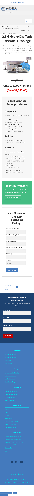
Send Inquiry (12, 270)
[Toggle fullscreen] (10, 493)
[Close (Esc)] (2, 493)
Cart (5, 289)
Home (6, 26)
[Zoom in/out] (15, 493)
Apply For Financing (13, 197)
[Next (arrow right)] (6, 495)
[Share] (6, 493)
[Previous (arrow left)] (2, 495)
